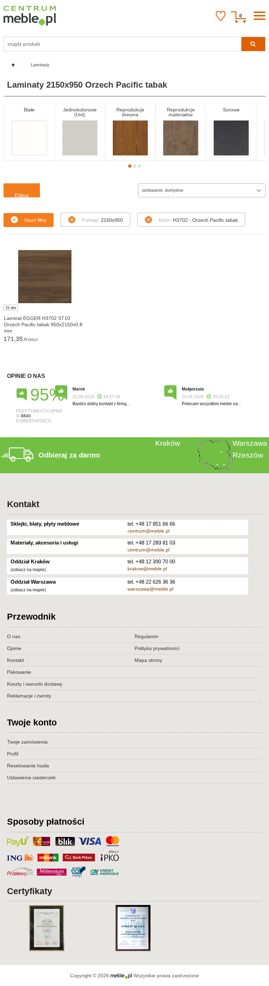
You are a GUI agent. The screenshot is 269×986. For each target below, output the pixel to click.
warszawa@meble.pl (150, 589)
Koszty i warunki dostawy (34, 684)
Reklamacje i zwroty (29, 696)
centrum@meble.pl (148, 531)
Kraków (167, 443)
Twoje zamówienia (27, 742)
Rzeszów (248, 455)
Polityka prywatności (156, 648)
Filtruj (22, 195)
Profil (12, 754)
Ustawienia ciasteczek (31, 777)
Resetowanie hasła (28, 765)
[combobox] (201, 190)
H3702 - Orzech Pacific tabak (198, 220)
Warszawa (250, 443)
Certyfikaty (29, 891)
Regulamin (146, 636)
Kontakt (23, 504)
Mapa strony (148, 660)
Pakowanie (19, 672)
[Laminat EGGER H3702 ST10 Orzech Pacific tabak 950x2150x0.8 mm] (45, 276)
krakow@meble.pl (147, 568)
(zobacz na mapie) (28, 569)
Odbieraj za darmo (69, 455)
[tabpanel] (29, 132)
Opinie (14, 648)
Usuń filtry (36, 220)
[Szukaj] (253, 44)
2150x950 (102, 220)
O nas (13, 636)
